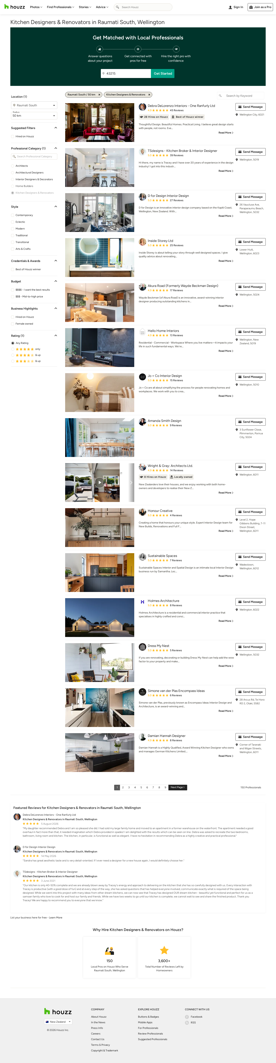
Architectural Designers (30, 172)
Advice (101, 7)
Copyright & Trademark (104, 1050)
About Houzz (98, 1016)
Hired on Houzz (25, 136)
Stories (83, 7)
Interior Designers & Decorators (34, 179)
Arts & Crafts (23, 249)
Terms (95, 1044)
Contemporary (24, 215)
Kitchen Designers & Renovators (35, 192)
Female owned (24, 323)
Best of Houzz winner (28, 269)
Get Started (163, 73)
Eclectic (20, 222)
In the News (98, 1022)
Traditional (22, 235)
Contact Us (97, 1039)
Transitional (22, 242)
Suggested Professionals (152, 1039)
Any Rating (22, 343)
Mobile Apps (145, 1022)
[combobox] (143, 7)
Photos (34, 7)
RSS (193, 1022)
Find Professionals (59, 7)
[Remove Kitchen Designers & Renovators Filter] (149, 94)
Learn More (55, 917)
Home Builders (24, 186)
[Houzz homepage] (14, 6)
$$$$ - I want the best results (33, 289)
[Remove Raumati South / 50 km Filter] (99, 94)
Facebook (196, 1016)
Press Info (97, 1028)
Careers (95, 1033)
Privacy (105, 1044)
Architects (22, 165)
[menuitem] (36, 7)
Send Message (253, 107)
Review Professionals (150, 1033)
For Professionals (148, 1028)
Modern (20, 228)
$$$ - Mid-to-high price (29, 296)
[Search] (117, 7)
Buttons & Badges (148, 1016)
